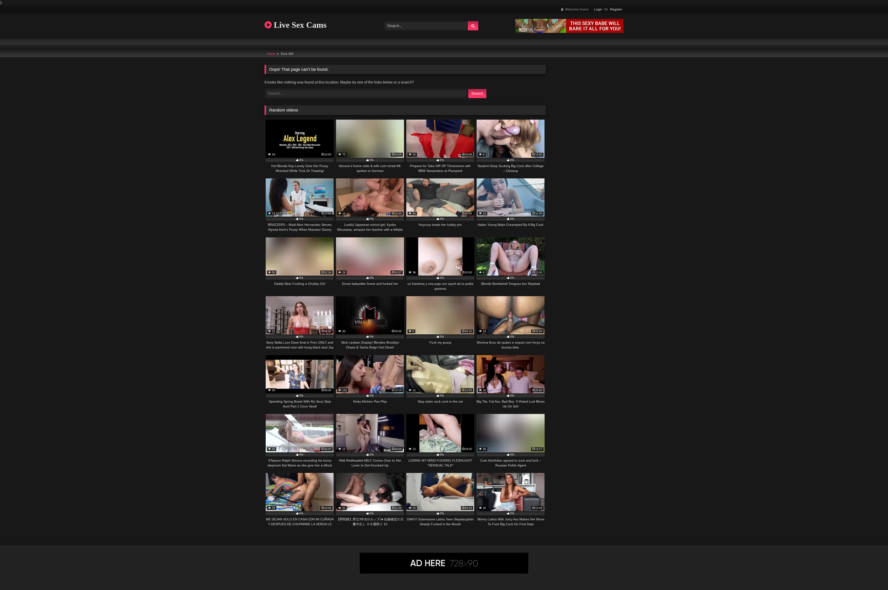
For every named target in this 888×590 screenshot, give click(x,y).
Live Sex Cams (299, 25)
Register (616, 9)
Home (271, 54)
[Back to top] (874, 577)
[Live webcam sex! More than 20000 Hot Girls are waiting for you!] (569, 32)
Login (598, 9)
